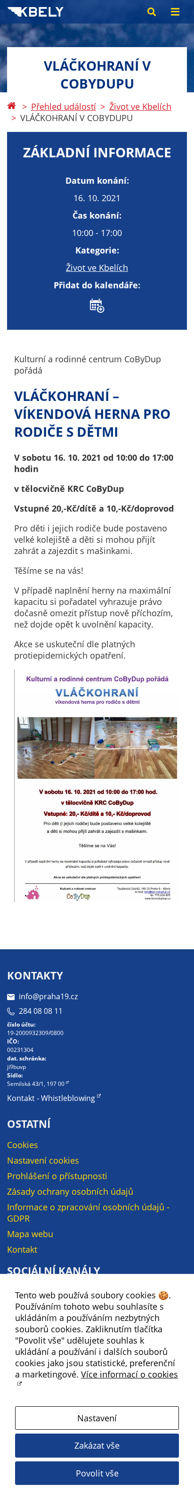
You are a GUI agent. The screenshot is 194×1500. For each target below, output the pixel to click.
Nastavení (97, 1418)
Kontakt (22, 1249)
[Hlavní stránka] (11, 106)
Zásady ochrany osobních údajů (70, 1191)
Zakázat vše (97, 1445)
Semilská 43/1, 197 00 (36, 1084)
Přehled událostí (63, 106)
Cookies (22, 1144)
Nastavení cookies (43, 1160)
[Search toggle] (151, 12)
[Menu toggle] (175, 12)
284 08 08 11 (41, 1011)
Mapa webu (30, 1233)
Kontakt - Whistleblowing (51, 1098)
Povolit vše (97, 1473)
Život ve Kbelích (140, 106)
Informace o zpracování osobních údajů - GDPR (88, 1212)
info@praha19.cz (48, 996)
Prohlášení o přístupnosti (57, 1176)
